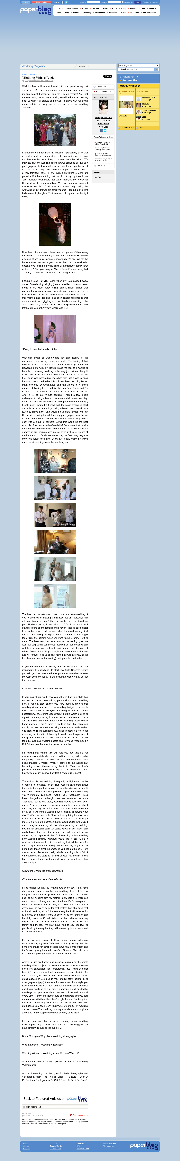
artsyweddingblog (149, 110)
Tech (143, 9)
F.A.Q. (78, 1146)
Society (85, 9)
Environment (100, 13)
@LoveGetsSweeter (45, 81)
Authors (82, 67)
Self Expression (149, 13)
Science (152, 9)
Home (26, 2)
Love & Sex (134, 13)
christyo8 (145, 104)
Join (141, 128)
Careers (26, 1149)
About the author (127, 128)
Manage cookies (82, 1149)
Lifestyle (95, 9)
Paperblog (35, 10)
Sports (114, 9)
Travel (123, 9)
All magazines (108, 1146)
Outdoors (113, 13)
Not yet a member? (130, 77)
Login (137, 2)
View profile (103, 123)
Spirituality (87, 13)
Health (105, 9)
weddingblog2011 (149, 97)
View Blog (103, 127)
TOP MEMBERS (143, 92)
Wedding (98, 177)
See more (101, 166)
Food (59, 13)
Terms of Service (56, 1146)
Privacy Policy (55, 1149)
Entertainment (72, 9)
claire (144, 117)
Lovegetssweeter (31, 81)
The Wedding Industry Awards (54, 1009)
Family (76, 13)
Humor (123, 13)
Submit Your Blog (130, 80)
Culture (60, 9)
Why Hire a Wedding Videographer (58, 1036)
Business (134, 9)
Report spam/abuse (80, 1115)
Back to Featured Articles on (44, 1099)
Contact (26, 1146)
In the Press (81, 1144)
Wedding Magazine (34, 66)
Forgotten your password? (150, 2)
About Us (53, 1144)
